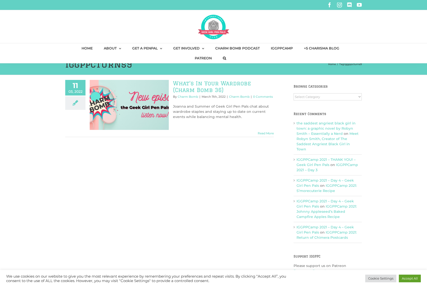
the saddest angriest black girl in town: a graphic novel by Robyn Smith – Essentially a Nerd (326, 128)
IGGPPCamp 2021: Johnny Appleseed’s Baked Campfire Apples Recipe (327, 211)
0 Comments (263, 96)
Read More (266, 133)
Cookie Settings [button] (380, 278)
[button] (224, 58)
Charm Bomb (188, 96)
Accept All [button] (410, 278)
